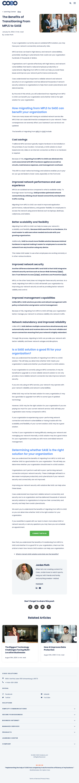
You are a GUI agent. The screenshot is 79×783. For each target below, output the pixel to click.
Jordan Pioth (8, 35)
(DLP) (64, 275)
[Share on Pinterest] (49, 607)
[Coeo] (23, 3)
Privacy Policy (45, 779)
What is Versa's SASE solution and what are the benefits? (37, 554)
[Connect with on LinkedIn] (37, 588)
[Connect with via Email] (40, 588)
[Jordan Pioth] (24, 571)
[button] (75, 639)
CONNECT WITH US (39, 533)
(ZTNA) (37, 275)
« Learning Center (9, 12)
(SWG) (60, 272)
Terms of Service (35, 779)
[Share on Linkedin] (36, 607)
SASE (44, 131)
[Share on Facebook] (30, 607)
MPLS (38, 131)
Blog (19, 12)
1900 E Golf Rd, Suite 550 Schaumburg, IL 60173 (21, 679)
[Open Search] (71, 3)
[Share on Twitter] (42, 607)
